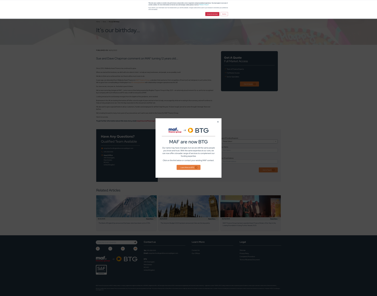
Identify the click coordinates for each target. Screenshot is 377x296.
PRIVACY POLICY (204, 4)
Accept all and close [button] (212, 14)
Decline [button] (224, 14)
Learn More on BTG (187, 167)
